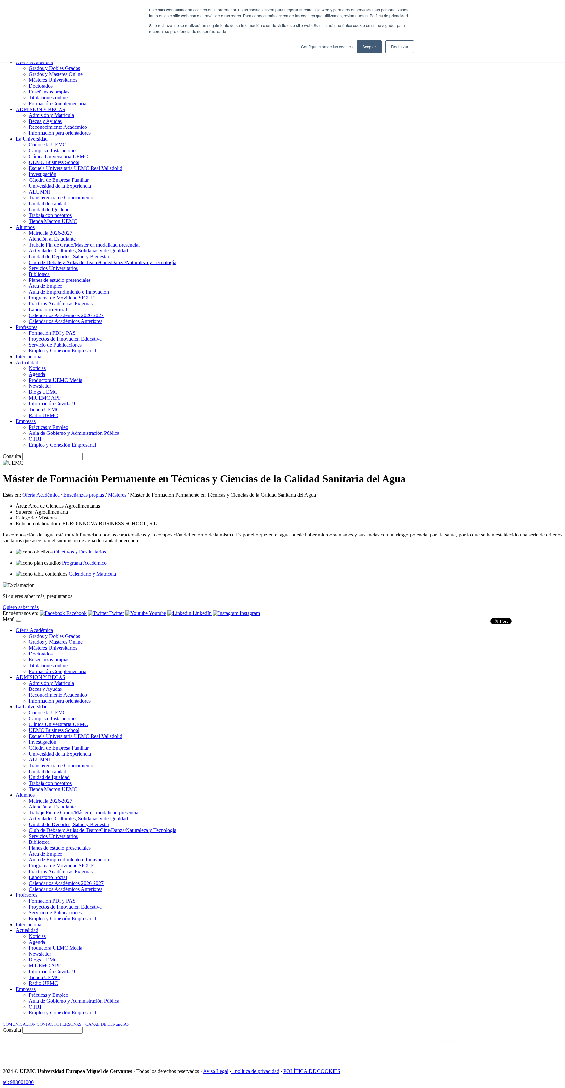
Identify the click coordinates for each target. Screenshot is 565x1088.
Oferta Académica (41, 495)
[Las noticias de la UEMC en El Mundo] (457, 1048)
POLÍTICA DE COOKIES (311, 1071)
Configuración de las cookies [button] (327, 46)
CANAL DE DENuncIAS (107, 1024)
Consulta (12, 456)
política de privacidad (257, 1071)
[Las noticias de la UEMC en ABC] (428, 1048)
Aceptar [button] (369, 46)
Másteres (117, 495)
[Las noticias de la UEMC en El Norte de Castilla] (364, 1048)
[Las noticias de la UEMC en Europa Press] (493, 1048)
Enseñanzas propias (83, 495)
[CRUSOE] (520, 1048)
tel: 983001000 (18, 1082)
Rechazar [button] (399, 46)
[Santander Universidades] (546, 1048)
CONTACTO (48, 1024)
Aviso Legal (215, 1071)
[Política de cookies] (233, 1071)
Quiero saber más (21, 607)
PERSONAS (70, 1024)
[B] (18, 621)
